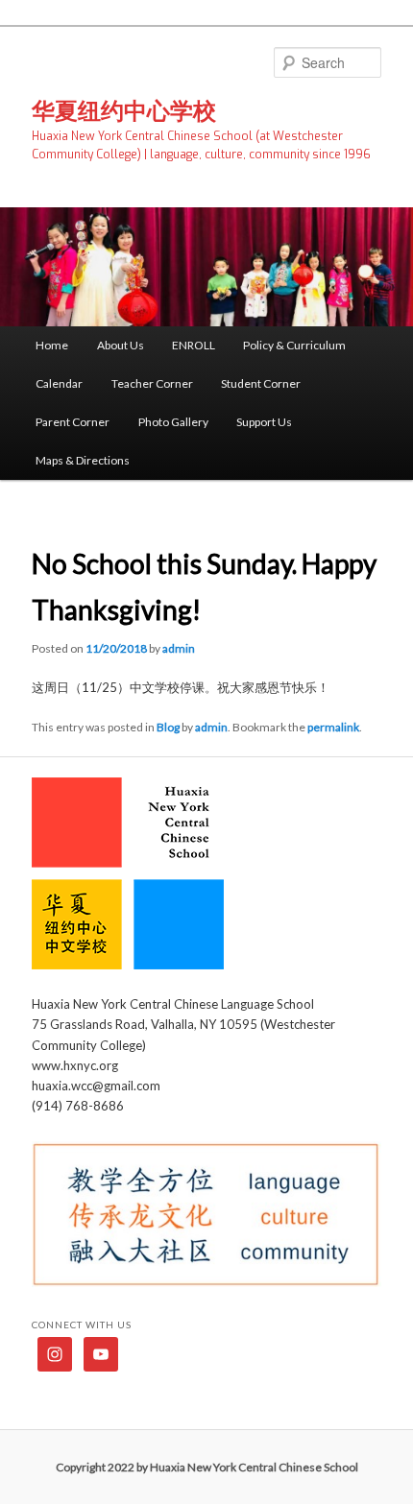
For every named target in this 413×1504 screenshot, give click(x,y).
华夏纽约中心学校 (124, 110)
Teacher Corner (152, 383)
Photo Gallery (173, 422)
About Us (120, 345)
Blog (168, 727)
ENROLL (193, 345)
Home (52, 345)
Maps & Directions (83, 460)
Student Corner (261, 383)
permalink (333, 727)
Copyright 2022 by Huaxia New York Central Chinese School (207, 1467)
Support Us (264, 422)
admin (178, 648)
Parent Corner (72, 422)
